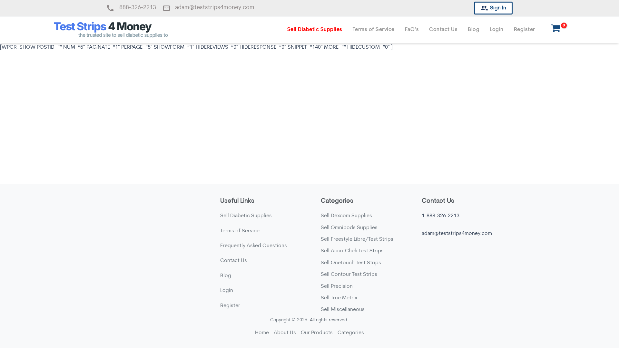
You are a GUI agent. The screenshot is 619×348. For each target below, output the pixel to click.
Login (497, 29)
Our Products (317, 332)
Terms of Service (374, 29)
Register (524, 29)
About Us (285, 332)
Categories (351, 332)
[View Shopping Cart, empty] (556, 30)
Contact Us (443, 29)
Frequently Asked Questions (253, 245)
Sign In (498, 8)
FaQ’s (412, 29)
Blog (473, 29)
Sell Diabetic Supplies (314, 29)
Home (262, 332)
